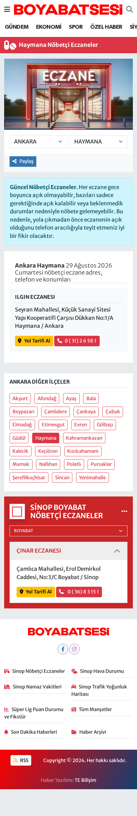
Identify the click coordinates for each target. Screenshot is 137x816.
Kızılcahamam (82, 451)
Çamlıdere (55, 411)
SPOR (76, 27)
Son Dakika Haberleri (34, 732)
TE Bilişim (85, 780)
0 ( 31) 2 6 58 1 (81, 341)
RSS (23, 760)
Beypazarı (23, 411)
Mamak (20, 464)
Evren (80, 425)
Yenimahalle (92, 477)
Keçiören (48, 451)
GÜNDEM (16, 27)
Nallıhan (48, 464)
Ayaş (71, 398)
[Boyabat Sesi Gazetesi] (68, 9)
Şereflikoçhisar (28, 477)
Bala (91, 398)
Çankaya (86, 411)
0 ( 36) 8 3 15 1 (83, 592)
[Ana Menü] (7, 9)
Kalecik (20, 451)
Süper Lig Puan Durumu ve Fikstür (34, 712)
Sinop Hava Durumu (102, 671)
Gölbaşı (105, 425)
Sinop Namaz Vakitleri (37, 687)
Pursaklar (101, 464)
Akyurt (20, 398)
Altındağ (47, 398)
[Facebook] (63, 649)
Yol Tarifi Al (37, 341)
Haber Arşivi (92, 732)
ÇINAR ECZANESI (39, 550)
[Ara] (129, 9)
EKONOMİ (48, 27)
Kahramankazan (84, 438)
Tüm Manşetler (95, 709)
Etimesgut (53, 425)
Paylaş (26, 161)
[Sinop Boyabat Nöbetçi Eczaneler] (124, 511)
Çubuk (112, 411)
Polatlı (74, 464)
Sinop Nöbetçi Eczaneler (38, 671)
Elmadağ (22, 425)
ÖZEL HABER (106, 27)
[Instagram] (74, 649)
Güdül (18, 438)
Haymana (45, 438)
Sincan (62, 477)
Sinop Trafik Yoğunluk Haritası (99, 690)
